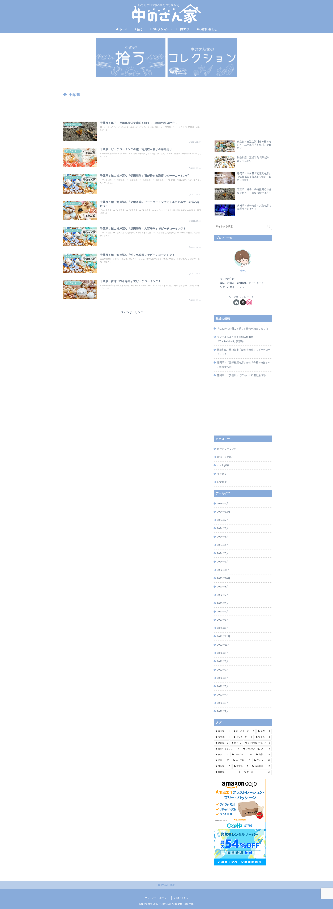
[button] (268, 226)
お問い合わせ (181, 898)
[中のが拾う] (130, 57)
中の (243, 271)
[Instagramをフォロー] (249, 302)
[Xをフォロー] (243, 302)
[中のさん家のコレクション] (202, 57)
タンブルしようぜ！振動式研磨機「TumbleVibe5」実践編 (235, 339)
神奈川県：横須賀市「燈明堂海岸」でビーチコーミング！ (243, 352)
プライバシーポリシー (157, 898)
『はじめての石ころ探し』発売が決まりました (242, 328)
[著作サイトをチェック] (236, 302)
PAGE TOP (167, 885)
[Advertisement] (132, 108)
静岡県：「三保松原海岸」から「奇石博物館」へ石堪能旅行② (243, 364)
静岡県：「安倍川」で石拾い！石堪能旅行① (241, 375)
